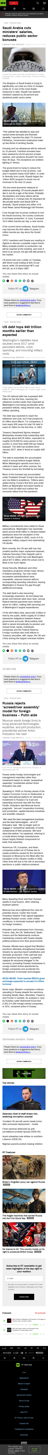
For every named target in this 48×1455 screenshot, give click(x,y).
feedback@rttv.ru (23, 305)
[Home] (3, 3)
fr (32, 1348)
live (13, 3)
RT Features (8, 1152)
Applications (24, 1378)
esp (11, 1348)
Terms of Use (24, 1401)
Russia (30, 1039)
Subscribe (24, 1297)
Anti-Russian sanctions (13, 1039)
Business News (15, 23)
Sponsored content (24, 1395)
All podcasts (40, 1313)
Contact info (24, 1423)
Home (6, 23)
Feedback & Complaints (24, 1429)
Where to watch (24, 1384)
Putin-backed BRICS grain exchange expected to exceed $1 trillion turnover (23, 981)
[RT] (7, 1353)
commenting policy (28, 300)
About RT (24, 1412)
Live (24, 1372)
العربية (4, 1348)
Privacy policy (24, 1406)
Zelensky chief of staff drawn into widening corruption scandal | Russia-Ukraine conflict (24, 14)
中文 (44, 1348)
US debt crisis (9, 669)
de (25, 1348)
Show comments (24, 315)
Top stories (8, 1083)
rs (38, 1348)
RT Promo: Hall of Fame (24, 1418)
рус (18, 1348)
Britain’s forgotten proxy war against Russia (23, 1182)
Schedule (24, 1389)
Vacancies (24, 1435)
